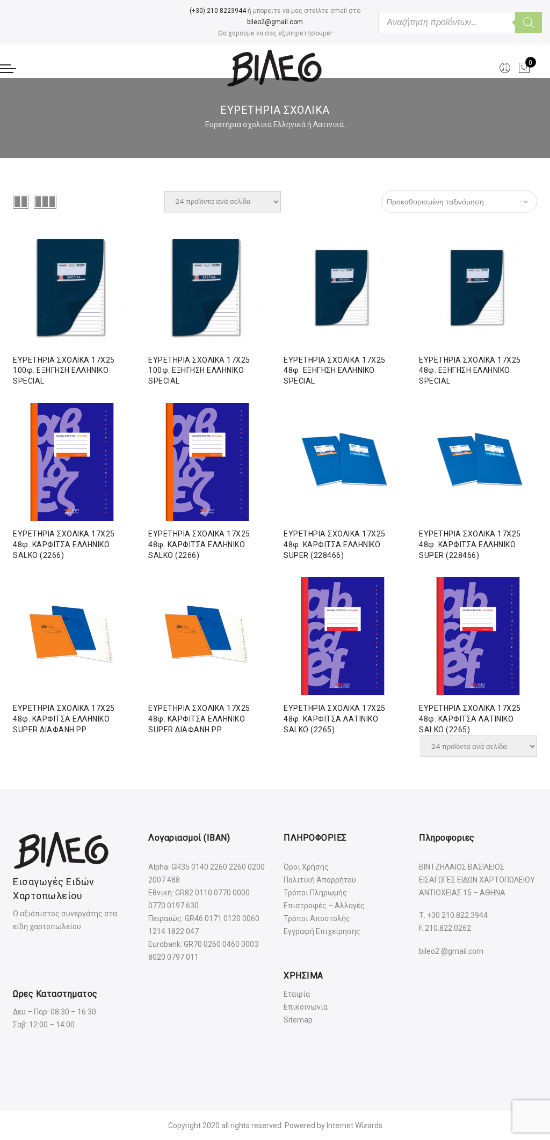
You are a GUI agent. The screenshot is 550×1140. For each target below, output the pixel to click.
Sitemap (298, 1020)
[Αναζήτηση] (528, 22)
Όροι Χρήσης (306, 867)
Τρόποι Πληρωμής (315, 892)
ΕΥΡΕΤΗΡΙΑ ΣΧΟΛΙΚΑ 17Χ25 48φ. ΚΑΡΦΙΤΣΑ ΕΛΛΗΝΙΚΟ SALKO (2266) (64, 544)
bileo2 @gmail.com (451, 951)
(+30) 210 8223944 (218, 10)
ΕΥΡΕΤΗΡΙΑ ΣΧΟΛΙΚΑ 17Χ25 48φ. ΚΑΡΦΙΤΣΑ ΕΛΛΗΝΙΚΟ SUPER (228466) (335, 544)
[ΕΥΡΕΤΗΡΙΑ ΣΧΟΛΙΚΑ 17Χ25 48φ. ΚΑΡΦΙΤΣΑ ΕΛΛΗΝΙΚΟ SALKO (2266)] (207, 462)
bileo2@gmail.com (275, 22)
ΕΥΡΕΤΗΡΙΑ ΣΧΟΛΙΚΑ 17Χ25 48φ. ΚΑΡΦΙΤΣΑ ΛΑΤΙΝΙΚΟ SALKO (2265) (335, 719)
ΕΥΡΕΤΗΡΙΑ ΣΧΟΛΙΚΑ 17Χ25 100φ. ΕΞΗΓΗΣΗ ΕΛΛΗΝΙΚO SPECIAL (64, 371)
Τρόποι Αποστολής (317, 918)
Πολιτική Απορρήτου (320, 880)
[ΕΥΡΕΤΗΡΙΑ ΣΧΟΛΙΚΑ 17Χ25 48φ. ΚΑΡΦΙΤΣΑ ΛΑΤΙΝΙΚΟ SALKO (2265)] (478, 636)
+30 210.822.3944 (457, 915)
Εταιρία (297, 994)
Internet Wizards (354, 1125)
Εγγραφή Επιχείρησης (322, 931)
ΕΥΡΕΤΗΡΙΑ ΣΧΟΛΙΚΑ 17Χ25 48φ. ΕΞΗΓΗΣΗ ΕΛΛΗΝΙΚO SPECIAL (335, 371)
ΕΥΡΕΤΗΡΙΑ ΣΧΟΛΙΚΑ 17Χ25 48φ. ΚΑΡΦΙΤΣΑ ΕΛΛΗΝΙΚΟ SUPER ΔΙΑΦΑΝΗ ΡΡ (64, 719)
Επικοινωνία (306, 1007)
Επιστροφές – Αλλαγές (324, 905)
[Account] (504, 68)
